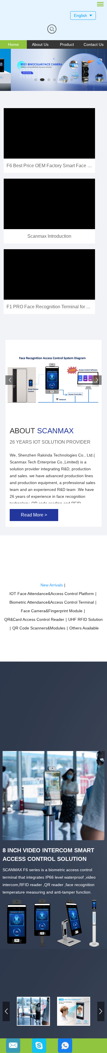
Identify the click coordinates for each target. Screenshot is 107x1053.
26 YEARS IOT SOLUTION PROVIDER (50, 442)
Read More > (34, 514)
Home (13, 44)
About (42, 430)
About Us (40, 44)
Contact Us (94, 44)
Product (67, 44)
